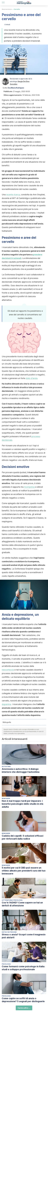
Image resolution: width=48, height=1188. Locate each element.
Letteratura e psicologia (12, 900)
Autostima (6, 766)
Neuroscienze (7, 9)
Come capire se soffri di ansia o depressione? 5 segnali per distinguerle (23, 1000)
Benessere (6, 798)
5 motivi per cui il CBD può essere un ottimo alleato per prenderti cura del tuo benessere (24, 870)
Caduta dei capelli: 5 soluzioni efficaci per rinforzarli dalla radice (22, 837)
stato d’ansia (31, 378)
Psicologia (6, 964)
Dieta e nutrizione (9, 932)
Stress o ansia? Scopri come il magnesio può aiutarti (24, 936)
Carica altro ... (24, 1008)
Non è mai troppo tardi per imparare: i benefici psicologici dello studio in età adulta (22, 804)
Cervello (17, 9)
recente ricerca (13, 194)
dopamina (6, 704)
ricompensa (29, 487)
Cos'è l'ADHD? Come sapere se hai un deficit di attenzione (22, 904)
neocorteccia (8, 670)
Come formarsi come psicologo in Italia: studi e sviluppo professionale (23, 968)
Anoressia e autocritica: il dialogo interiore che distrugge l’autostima (20, 770)
